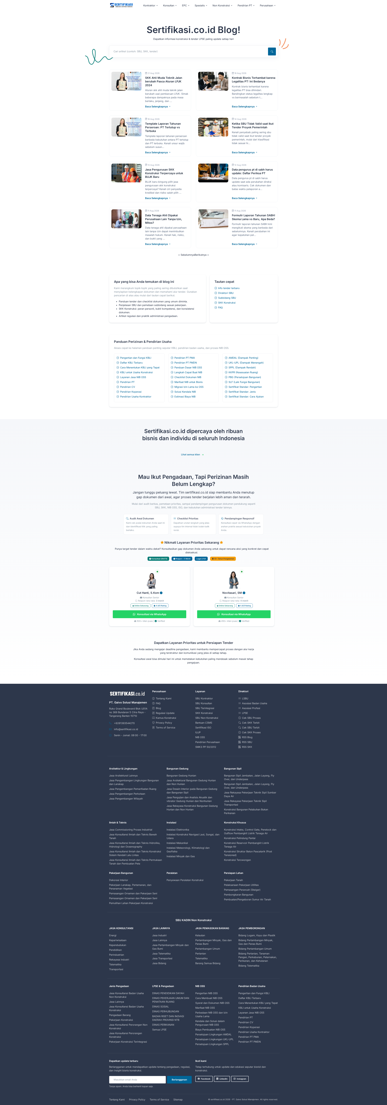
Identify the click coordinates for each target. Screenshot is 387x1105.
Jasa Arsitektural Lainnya (123, 775)
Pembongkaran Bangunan (238, 894)
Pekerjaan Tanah (233, 880)
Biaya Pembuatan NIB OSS (210, 1029)
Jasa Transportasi (162, 958)
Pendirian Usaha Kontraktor (135, 396)
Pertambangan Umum (207, 948)
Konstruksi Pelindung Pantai (239, 838)
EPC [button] (184, 5)
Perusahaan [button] (266, 5)
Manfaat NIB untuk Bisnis (188, 382)
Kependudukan (117, 945)
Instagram (241, 1079)
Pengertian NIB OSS (206, 993)
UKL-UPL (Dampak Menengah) (246, 362)
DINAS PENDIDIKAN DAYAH (168, 993)
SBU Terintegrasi (204, 708)
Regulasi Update (165, 713)
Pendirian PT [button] (245, 5)
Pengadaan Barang (120, 1015)
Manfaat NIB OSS (205, 1007)
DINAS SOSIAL (160, 1006)
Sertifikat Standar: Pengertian (245, 386)
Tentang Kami (163, 698)
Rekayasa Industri (119, 959)
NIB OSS (200, 737)
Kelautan (200, 935)
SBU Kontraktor (204, 698)
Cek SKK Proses (251, 732)
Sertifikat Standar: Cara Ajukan (246, 396)
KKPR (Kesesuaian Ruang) (243, 372)
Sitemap (178, 1099)
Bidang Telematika (248, 965)
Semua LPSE (159, 1029)
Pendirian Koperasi (130, 391)
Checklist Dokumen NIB (187, 377)
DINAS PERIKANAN (163, 1024)
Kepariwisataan (117, 940)
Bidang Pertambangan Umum (255, 948)
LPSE (245, 713)
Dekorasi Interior (118, 880)
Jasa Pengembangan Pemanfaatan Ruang (132, 788)
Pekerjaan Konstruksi (121, 1019)
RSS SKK (247, 746)
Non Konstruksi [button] (221, 5)
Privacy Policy (164, 722)
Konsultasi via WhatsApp (151, 614)
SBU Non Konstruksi (206, 717)
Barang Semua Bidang (207, 963)
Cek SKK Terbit (250, 722)
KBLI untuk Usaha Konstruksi (136, 372)
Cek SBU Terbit (250, 727)
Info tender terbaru (228, 288)
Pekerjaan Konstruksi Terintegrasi (128, 1041)
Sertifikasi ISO (203, 727)
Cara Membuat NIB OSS (208, 998)
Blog (158, 708)
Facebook (205, 1079)
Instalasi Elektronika (178, 829)
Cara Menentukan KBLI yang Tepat (139, 367)
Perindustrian (116, 954)
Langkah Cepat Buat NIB (188, 372)
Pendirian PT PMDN (185, 362)
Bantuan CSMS (203, 722)
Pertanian (200, 953)
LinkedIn (224, 1079)
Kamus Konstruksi (166, 717)
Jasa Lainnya (159, 940)
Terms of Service (165, 727)
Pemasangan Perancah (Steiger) (242, 889)
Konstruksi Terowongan (237, 859)
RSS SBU (247, 742)
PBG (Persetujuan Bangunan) (245, 377)
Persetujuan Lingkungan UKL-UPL (214, 1039)
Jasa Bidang (159, 963)
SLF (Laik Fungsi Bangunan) (244, 382)
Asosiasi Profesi (251, 708)
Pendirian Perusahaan (207, 742)
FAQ (220, 307)
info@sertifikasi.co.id (126, 729)
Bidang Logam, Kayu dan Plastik (256, 935)
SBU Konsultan (203, 703)
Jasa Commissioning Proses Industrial (130, 829)
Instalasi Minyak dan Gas (181, 856)
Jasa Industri (159, 935)
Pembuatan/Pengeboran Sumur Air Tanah (247, 899)
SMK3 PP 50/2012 (205, 746)
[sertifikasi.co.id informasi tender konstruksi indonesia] (121, 5)
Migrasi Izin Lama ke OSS (188, 386)
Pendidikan (115, 949)
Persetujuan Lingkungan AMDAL (213, 1034)
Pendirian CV (127, 386)
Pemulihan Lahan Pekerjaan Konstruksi (131, 903)
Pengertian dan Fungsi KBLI (135, 357)
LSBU (245, 698)
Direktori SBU (226, 292)
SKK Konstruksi (227, 302)
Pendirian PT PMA (184, 357)
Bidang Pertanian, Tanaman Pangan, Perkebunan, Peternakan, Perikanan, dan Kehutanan (257, 957)
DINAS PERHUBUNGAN (165, 1011)
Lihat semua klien (190, 454)
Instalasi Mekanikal (177, 842)
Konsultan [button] (168, 5)
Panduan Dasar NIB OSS (188, 367)
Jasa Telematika (161, 953)
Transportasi (116, 969)
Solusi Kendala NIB (185, 391)
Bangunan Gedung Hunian (181, 775)
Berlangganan (179, 1079)
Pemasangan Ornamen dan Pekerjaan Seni (133, 893)
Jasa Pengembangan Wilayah (126, 798)
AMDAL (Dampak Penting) (243, 357)
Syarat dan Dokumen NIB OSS (212, 1002)
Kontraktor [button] (149, 5)
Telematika (115, 964)
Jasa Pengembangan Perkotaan (127, 793)
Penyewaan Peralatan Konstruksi (185, 880)
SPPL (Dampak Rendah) (242, 367)
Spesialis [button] (200, 5)
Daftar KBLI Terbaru (131, 362)
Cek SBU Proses (251, 717)
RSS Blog (247, 737)
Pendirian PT (127, 382)
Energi (112, 935)
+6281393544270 (124, 723)
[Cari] (272, 51)
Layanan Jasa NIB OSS (133, 377)
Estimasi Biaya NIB (184, 396)
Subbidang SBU (227, 297)
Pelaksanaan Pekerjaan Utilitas (241, 884)
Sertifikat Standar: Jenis (242, 391)
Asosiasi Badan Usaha (254, 703)
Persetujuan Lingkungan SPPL (212, 1044)
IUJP (198, 732)
